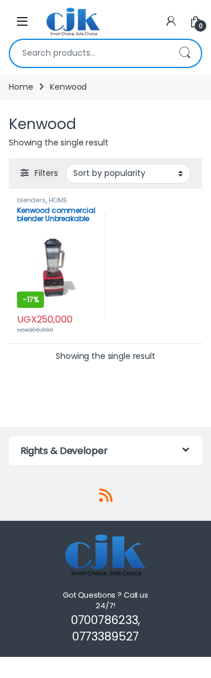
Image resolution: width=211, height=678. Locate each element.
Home (21, 87)
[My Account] (171, 21)
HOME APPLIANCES (42, 203)
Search (184, 53)
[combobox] (89, 53)
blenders (31, 200)
